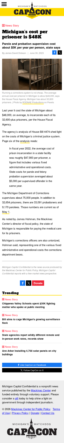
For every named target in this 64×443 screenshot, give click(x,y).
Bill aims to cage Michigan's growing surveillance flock (31, 321)
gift (16, 398)
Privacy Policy (20, 413)
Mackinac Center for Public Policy (30, 409)
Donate (38, 283)
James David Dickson (15, 52)
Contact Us (47, 413)
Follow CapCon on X (33, 370)
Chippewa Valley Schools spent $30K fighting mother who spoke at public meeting (28, 305)
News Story (12, 25)
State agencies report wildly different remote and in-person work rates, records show (30, 336)
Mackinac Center (41, 390)
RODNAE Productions (33, 102)
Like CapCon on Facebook (33, 364)
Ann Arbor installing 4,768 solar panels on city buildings (29, 352)
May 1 (5, 211)
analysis (25, 141)
